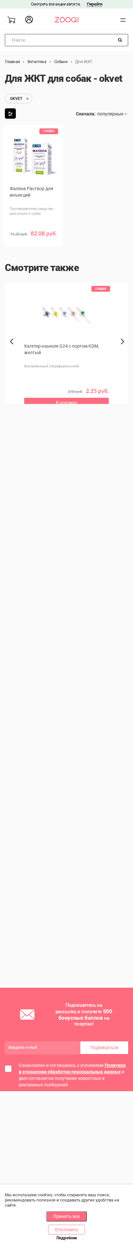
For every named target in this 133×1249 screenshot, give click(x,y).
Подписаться (104, 1047)
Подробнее (66, 1238)
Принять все (66, 1216)
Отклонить (66, 1229)
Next (124, 348)
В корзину (66, 402)
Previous (12, 352)
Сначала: (86, 113)
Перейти (94, 4)
